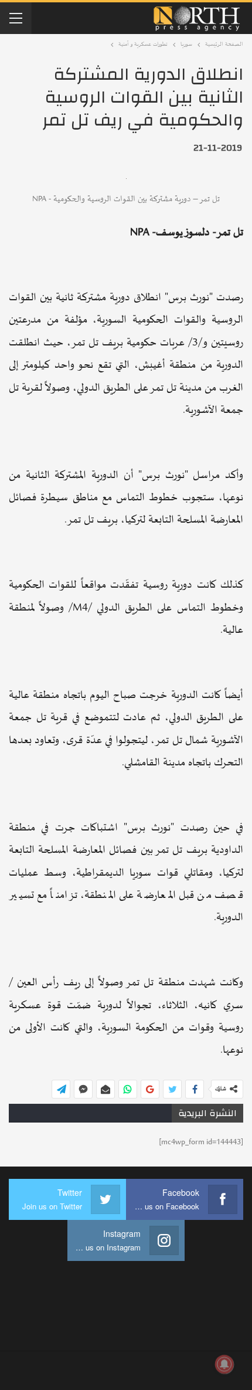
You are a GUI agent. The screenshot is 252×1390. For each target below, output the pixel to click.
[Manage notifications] (224, 1364)
